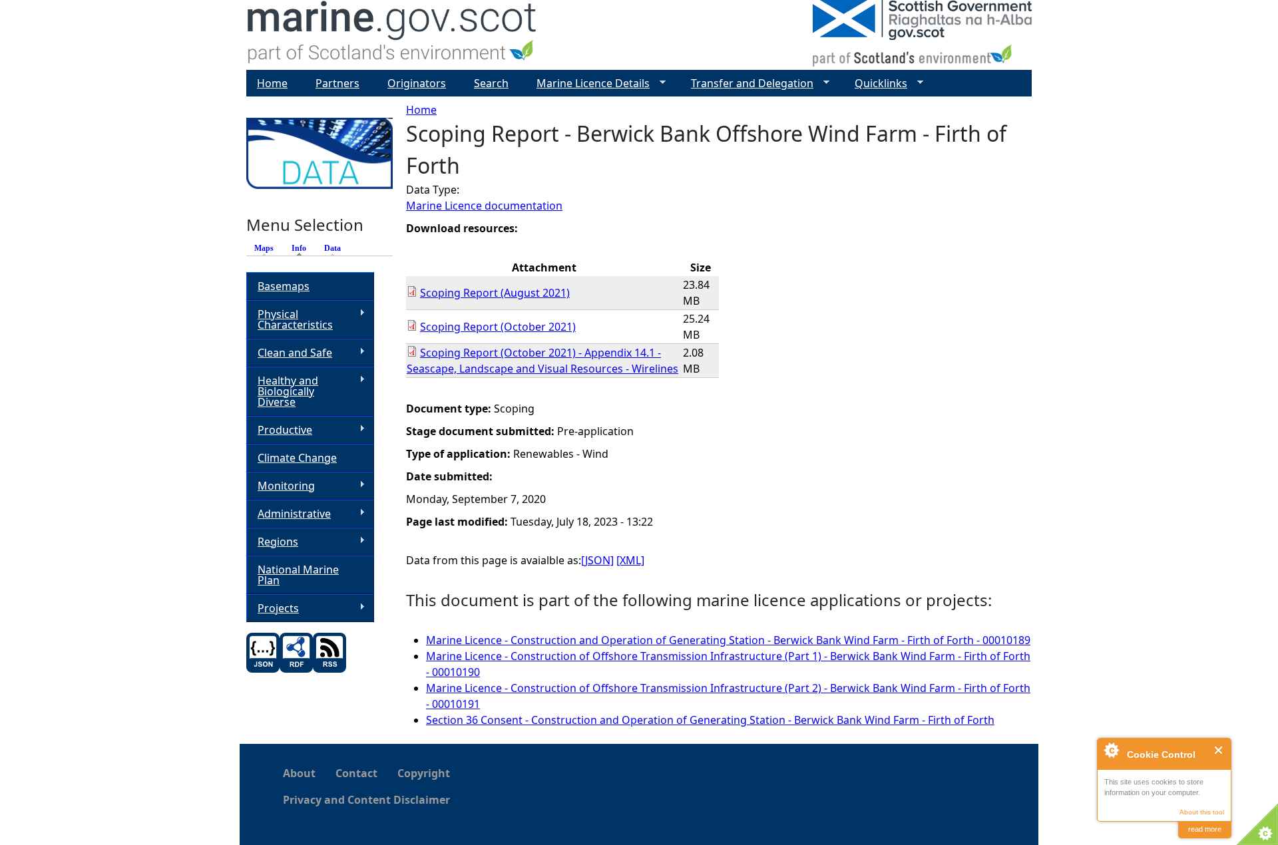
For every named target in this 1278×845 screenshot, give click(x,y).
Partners (337, 83)
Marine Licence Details (588, 83)
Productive (279, 430)
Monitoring (280, 486)
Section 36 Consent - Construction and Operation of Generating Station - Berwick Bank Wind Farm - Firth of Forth (710, 720)
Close (1219, 750)
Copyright (423, 773)
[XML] (630, 560)
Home (421, 109)
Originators (416, 83)
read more (1204, 829)
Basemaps (284, 286)
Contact (356, 773)
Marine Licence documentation (484, 205)
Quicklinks (875, 83)
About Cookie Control (1111, 750)
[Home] (392, 35)
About (299, 773)
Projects (272, 608)
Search (491, 83)
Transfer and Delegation (746, 83)
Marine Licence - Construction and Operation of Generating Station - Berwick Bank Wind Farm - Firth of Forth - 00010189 (728, 640)
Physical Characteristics (289, 319)
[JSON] (597, 560)
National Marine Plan (298, 575)
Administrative (288, 514)
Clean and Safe (289, 353)
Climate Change (297, 457)
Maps (264, 248)
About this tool (1201, 812)
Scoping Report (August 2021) (495, 292)
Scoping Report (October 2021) (498, 326)
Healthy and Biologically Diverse (282, 391)
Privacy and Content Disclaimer (366, 799)
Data (332, 248)
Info (302, 248)
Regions (272, 542)
